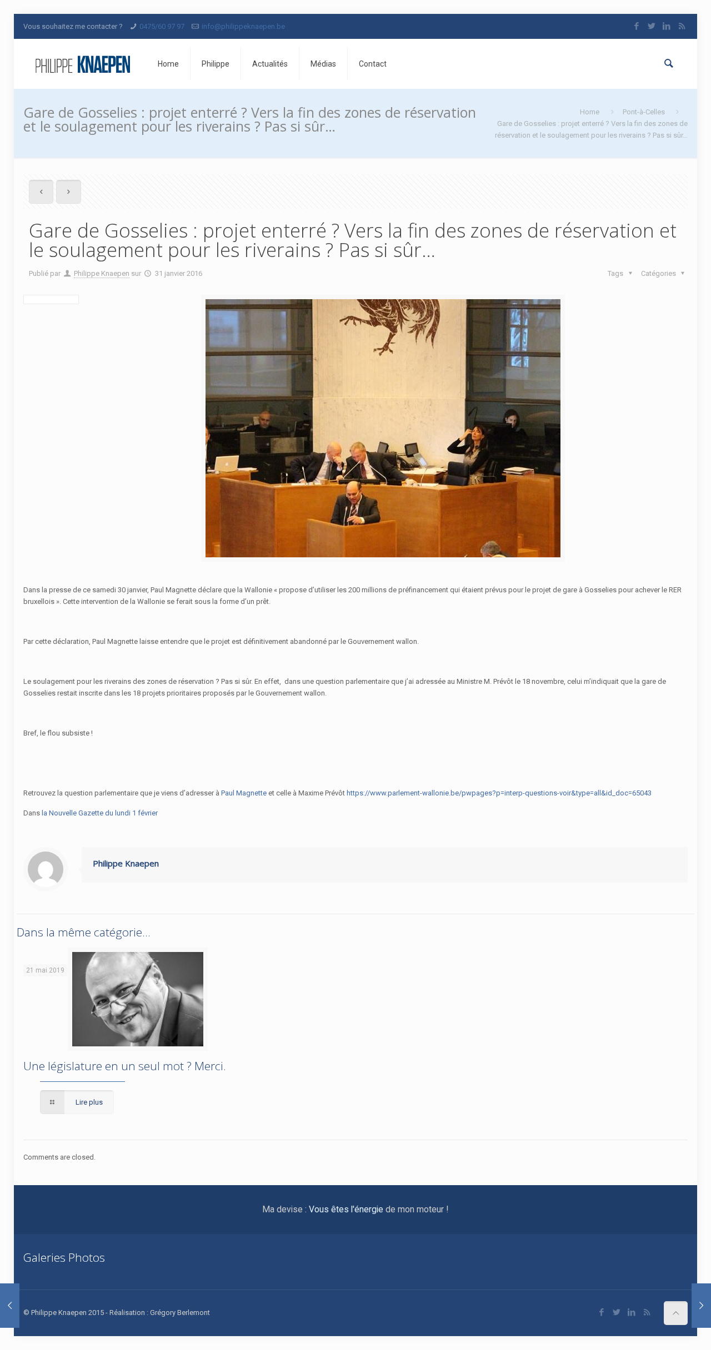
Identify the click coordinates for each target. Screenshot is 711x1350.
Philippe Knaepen (101, 273)
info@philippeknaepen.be (243, 26)
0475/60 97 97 (161, 26)
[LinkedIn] (667, 26)
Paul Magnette (244, 793)
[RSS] (682, 26)
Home (589, 112)
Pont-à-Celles (644, 112)
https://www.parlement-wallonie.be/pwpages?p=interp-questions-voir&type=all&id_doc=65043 (499, 793)
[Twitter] (652, 26)
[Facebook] (637, 26)
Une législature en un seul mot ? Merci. (124, 1066)
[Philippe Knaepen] (82, 64)
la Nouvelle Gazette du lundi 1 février (100, 813)
